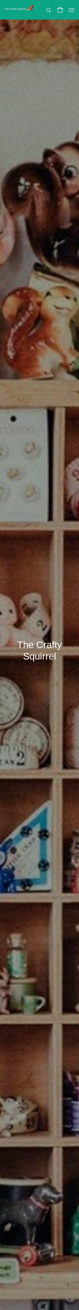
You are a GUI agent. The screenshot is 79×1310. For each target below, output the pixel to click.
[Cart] (60, 9)
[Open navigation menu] (71, 9)
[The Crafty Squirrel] (19, 9)
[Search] (48, 9)
